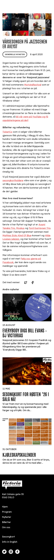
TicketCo (7, 131)
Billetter (6, 522)
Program (7, 511)
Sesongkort (8, 536)
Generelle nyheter (15, 54)
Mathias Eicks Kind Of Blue (17, 235)
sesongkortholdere (13, 180)
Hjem (5, 506)
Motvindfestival (32, 84)
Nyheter (6, 517)
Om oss (6, 527)
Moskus (20, 228)
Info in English (9, 541)
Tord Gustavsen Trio (40, 228)
